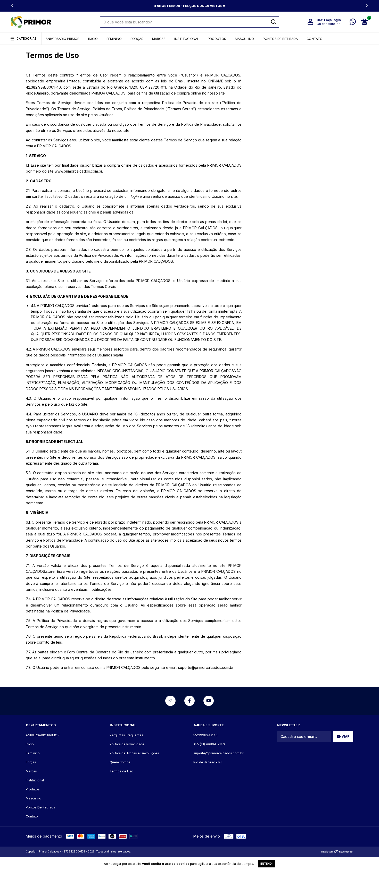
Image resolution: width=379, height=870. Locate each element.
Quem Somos (120, 762)
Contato (315, 39)
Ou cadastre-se (329, 24)
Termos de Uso (121, 771)
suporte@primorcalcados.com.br (218, 753)
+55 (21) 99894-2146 (209, 744)
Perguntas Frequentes (126, 735)
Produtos (217, 39)
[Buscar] (273, 22)
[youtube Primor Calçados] (208, 701)
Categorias (27, 38)
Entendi (266, 863)
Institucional (186, 39)
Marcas (159, 39)
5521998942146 (205, 735)
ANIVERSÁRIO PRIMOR (62, 39)
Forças (136, 39)
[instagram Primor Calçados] (170, 701)
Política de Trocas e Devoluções (134, 753)
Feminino (114, 39)
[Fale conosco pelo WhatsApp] (352, 22)
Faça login (332, 20)
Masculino (244, 39)
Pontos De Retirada (280, 39)
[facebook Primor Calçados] (189, 701)
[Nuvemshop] (337, 852)
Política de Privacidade (127, 744)
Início (93, 39)
